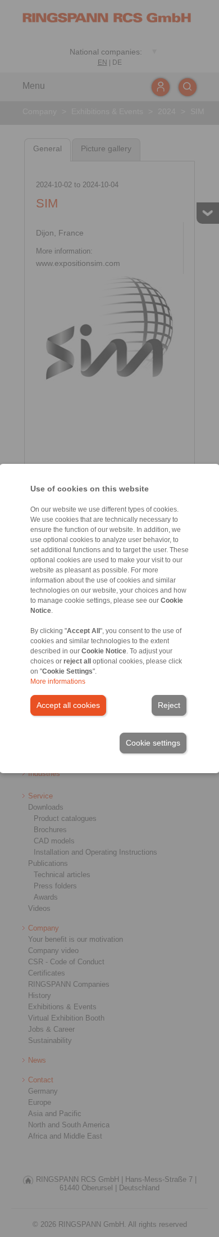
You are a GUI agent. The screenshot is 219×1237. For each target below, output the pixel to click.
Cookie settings (153, 742)
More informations (57, 681)
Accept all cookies (68, 705)
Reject (169, 705)
